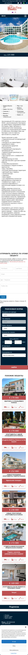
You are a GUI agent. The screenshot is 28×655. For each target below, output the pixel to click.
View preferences (14, 650)
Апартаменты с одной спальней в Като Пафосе (14, 435)
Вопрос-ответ (8, 616)
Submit (3, 297)
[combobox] (2, 280)
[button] (25, 627)
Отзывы (7, 615)
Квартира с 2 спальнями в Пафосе (13, 402)
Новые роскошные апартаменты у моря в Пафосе (14, 475)
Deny (14, 646)
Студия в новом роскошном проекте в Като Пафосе (14, 547)
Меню (4, 16)
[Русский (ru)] (12, 12)
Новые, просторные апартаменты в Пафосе (14, 514)
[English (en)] (15, 12)
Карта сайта (8, 618)
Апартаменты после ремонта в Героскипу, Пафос (14, 587)
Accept (14, 641)
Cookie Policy (14, 653)
